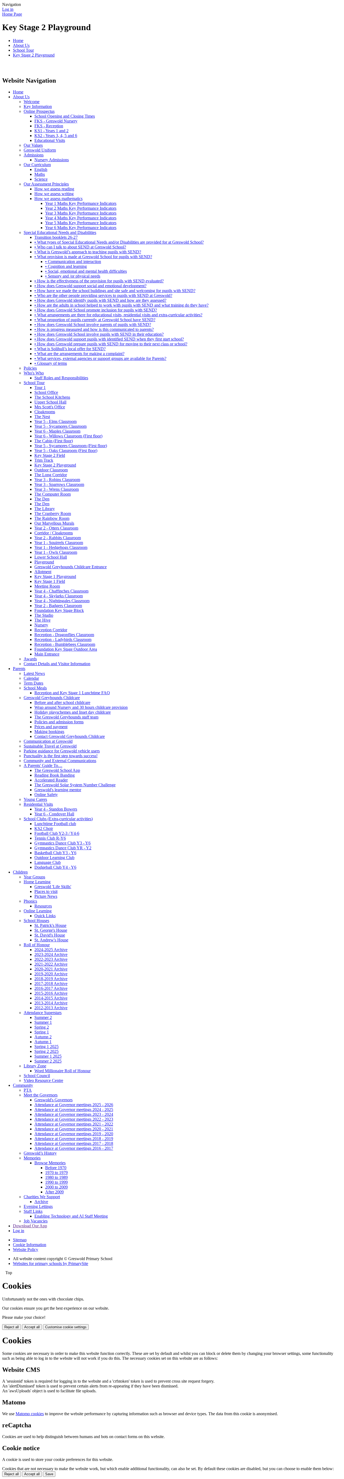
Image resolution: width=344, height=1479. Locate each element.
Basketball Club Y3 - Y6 (55, 852)
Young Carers (35, 799)
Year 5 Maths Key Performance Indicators (80, 222)
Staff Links (33, 1211)
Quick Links (45, 915)
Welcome (32, 101)
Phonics (30, 901)
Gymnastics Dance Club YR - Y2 (62, 848)
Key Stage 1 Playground (55, 576)
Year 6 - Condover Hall (54, 814)
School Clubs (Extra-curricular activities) (58, 818)
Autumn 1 (43, 1041)
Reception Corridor (50, 630)
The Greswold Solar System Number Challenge (75, 785)
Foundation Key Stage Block (59, 610)
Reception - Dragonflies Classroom (64, 634)
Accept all (32, 1327)
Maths (39, 174)
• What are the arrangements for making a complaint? (79, 353)
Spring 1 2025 (46, 1046)
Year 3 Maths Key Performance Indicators (80, 213)
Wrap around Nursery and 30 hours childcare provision (81, 707)
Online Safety (46, 794)
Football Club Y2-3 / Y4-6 (56, 833)
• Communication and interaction (73, 261)
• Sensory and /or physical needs (72, 276)
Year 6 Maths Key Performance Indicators (80, 227)
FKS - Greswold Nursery (55, 121)
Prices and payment (50, 726)
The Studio (43, 615)
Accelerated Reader (51, 780)
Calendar (31, 678)
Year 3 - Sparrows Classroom (59, 484)
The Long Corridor (50, 474)
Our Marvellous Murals (54, 523)
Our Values (33, 145)
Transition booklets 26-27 (56, 237)
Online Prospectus (39, 111)
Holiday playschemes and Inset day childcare (72, 712)
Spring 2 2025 (46, 1051)
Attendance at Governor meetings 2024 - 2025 (73, 1109)
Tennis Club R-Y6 (50, 838)
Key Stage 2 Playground (34, 55)
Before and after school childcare (62, 702)
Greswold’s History (40, 1153)
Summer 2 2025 (48, 1061)
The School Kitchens (52, 397)
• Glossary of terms (50, 363)
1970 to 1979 (56, 1172)
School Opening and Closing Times (64, 116)
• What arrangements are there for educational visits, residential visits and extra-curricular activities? (118, 315)
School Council (37, 1075)
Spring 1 (41, 1032)
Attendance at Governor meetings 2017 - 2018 (73, 1143)
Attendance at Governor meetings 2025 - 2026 (73, 1104)
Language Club (47, 862)
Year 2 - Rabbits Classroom (57, 537)
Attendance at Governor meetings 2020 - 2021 (73, 1129)
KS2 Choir (43, 828)
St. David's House (49, 935)
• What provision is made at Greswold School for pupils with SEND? (93, 256)
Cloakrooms (44, 411)
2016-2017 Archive (50, 988)
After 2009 (54, 1192)
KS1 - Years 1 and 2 (51, 130)
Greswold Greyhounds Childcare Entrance (70, 567)
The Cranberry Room (52, 513)
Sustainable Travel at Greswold (50, 746)
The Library (44, 508)
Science (41, 179)
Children (20, 872)
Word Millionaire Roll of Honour (62, 1070)
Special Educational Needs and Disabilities (60, 232)
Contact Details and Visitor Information (57, 663)
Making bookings (49, 731)
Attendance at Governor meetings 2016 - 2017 (73, 1148)
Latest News (34, 673)
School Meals (35, 688)
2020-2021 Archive (50, 969)
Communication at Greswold (48, 741)
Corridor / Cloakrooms (53, 533)
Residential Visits (38, 804)
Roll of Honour (37, 944)
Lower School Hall (50, 557)
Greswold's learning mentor (57, 789)
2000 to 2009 (56, 1187)
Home (18, 40)
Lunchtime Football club (55, 823)
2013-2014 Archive (50, 1003)
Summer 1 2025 (48, 1056)
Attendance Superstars (43, 1012)
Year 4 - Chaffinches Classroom (61, 591)
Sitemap (20, 1240)
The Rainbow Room (51, 518)
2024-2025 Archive (50, 949)
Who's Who (34, 373)
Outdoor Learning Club (54, 857)
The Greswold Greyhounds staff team (66, 717)
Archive (41, 1201)
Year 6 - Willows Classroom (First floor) (68, 436)
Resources (43, 906)
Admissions (34, 155)
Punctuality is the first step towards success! (61, 755)
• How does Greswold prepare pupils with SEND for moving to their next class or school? (110, 344)
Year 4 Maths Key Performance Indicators (80, 218)
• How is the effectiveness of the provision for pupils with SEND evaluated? (99, 281)
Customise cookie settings (66, 1327)
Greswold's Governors (53, 1100)
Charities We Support (42, 1196)
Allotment (42, 571)
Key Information (38, 106)
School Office (46, 392)
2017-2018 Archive (50, 983)
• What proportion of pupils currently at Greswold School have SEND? (94, 319)
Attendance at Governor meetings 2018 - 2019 (73, 1138)
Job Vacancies (36, 1221)
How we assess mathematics (58, 198)
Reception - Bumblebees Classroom (64, 644)
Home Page (12, 14)
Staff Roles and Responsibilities (61, 378)
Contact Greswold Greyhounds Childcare (69, 736)
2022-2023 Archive (50, 959)
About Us (21, 45)
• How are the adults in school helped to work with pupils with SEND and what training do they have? (121, 305)
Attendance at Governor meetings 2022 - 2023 (73, 1119)
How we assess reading (54, 189)
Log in (7, 9)
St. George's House (50, 930)
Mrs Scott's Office (49, 407)
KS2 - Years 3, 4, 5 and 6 (55, 135)
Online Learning (38, 911)
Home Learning (37, 881)
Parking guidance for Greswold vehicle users (62, 751)
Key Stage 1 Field (49, 581)
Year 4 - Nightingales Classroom (61, 600)
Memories (32, 1158)
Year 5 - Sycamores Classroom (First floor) (70, 445)
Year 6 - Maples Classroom (57, 431)
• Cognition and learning (66, 266)
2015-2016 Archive (50, 993)
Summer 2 (43, 1017)
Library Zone (35, 1066)
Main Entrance (46, 654)
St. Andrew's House (51, 940)
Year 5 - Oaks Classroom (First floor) (65, 450)
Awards (30, 659)
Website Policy (25, 1249)
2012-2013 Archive (50, 1007)
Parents (19, 668)
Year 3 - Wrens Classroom (56, 489)
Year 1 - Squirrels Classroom (58, 542)
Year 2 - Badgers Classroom (58, 605)
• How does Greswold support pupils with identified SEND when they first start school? (109, 339)
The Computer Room (52, 494)
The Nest (42, 416)
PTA (28, 1090)
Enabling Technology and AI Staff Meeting (71, 1216)
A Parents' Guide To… (43, 765)
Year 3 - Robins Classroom (57, 479)
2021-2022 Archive (50, 964)
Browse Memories (50, 1163)
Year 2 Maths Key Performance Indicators (80, 208)
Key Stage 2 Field (49, 455)
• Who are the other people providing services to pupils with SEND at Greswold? (103, 295)
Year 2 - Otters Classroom (56, 528)
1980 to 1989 (56, 1177)
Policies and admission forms (59, 722)
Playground (44, 562)
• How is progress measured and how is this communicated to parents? (94, 329)
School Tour (23, 50)
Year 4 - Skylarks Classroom (58, 596)
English (40, 169)
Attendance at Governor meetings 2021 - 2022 (73, 1124)
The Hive (42, 620)
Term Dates (33, 683)
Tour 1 (40, 387)
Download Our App (30, 1226)
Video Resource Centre (43, 1080)
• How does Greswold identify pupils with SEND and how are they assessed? (100, 300)
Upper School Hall (50, 402)
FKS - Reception (48, 126)
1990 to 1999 (56, 1182)
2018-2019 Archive (50, 978)
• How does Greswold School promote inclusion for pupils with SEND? (95, 310)
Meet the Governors (41, 1095)
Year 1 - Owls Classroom (55, 552)
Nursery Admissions (51, 159)
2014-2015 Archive (50, 998)
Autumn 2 (43, 1037)
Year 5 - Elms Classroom (55, 421)
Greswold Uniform (40, 150)
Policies (30, 368)
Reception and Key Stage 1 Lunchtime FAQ (72, 693)
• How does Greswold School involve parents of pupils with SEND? (92, 324)
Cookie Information (29, 1244)
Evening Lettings (38, 1206)
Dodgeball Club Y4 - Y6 (55, 867)
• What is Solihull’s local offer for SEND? (70, 348)
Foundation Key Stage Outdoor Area (65, 649)
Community (23, 1085)
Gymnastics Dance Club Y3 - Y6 (62, 843)
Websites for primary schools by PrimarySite (50, 1263)
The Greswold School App (57, 770)
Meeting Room (47, 586)
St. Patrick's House (50, 925)
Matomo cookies (30, 1413)
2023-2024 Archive (50, 954)
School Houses (36, 920)
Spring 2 (41, 1027)
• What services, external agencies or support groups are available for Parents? (100, 358)
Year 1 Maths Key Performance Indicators (80, 203)
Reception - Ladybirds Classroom (62, 639)
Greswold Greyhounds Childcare (52, 697)
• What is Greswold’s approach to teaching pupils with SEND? (87, 252)
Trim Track (43, 460)
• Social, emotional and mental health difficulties (86, 271)
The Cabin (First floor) (53, 441)
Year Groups (34, 877)
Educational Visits (49, 140)
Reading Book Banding (54, 775)
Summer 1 (43, 1022)
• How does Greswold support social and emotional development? (90, 285)
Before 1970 (55, 1167)
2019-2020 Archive (50, 974)
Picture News (45, 896)
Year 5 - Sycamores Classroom (60, 426)
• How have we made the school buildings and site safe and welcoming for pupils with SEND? (114, 290)
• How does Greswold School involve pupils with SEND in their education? (99, 334)
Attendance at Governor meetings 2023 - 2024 (73, 1114)
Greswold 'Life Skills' (52, 886)
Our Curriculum (37, 164)
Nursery (41, 625)
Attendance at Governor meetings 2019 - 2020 (73, 1133)
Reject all (11, 1327)
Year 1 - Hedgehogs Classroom (60, 547)
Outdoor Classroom (51, 470)
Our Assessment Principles (46, 184)
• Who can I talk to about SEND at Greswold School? (80, 247)
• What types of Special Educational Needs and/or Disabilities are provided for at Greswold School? (119, 242)
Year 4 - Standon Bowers (55, 809)
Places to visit (46, 891)
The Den (41, 499)
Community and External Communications (60, 760)
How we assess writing (54, 193)
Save (49, 1474)
